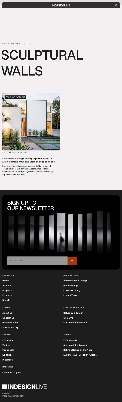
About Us (7, 312)
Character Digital (11, 372)
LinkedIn (7, 354)
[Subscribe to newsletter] (72, 261)
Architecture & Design (75, 280)
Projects (7, 290)
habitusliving (70, 285)
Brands (6, 300)
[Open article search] (116, 5)
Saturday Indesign (73, 312)
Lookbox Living (71, 290)
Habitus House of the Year (77, 349)
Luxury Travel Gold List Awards (80, 354)
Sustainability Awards (75, 345)
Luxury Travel (70, 295)
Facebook (8, 349)
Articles (6, 285)
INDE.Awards (70, 340)
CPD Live (68, 317)
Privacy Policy (10, 322)
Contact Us (8, 317)
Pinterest (7, 359)
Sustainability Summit (75, 322)
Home (5, 280)
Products (7, 295)
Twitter (6, 345)
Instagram (7, 340)
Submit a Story (10, 327)
